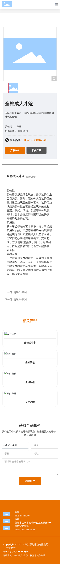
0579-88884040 (35, 140)
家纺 (19, 126)
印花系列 (23, 131)
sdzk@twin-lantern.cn (25, 529)
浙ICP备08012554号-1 (15, 551)
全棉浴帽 (30, 402)
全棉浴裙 (30, 382)
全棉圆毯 (30, 362)
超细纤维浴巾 (21, 292)
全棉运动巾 (30, 342)
